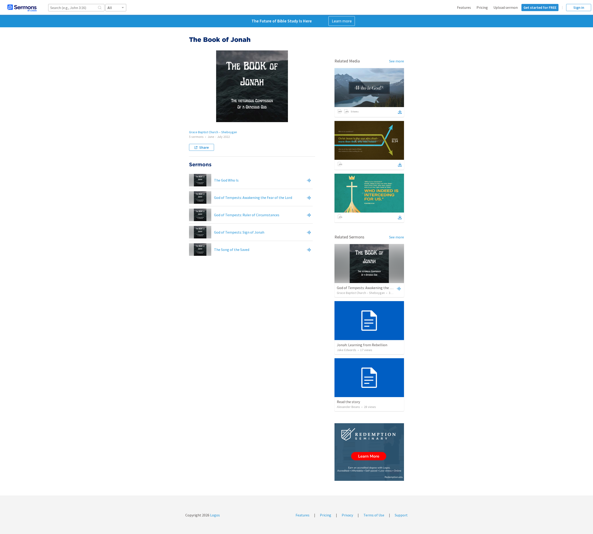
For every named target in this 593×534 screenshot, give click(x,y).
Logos (214, 515)
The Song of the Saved (231, 249)
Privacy (347, 515)
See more (396, 61)
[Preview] (308, 180)
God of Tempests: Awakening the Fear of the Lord (253, 197)
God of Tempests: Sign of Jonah (239, 232)
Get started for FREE (540, 7)
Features (464, 7)
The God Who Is (226, 180)
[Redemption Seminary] (369, 452)
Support (401, 515)
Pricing (482, 7)
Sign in (578, 7)
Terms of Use (373, 515)
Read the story (348, 401)
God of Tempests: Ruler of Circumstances (246, 215)
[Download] (400, 112)
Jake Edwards (346, 350)
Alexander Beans (348, 407)
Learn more (342, 21)
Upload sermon (505, 7)
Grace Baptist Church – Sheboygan (213, 132)
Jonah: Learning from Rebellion (362, 345)
